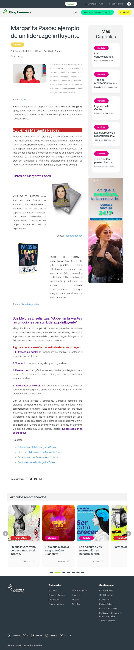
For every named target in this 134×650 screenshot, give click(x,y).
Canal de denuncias (108, 608)
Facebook (16, 636)
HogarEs (76, 595)
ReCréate (53, 590)
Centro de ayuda (116, 4)
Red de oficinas (106, 604)
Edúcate (17, 45)
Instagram (53, 636)
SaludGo (76, 604)
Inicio (76, 12)
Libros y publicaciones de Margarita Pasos (40, 452)
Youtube (38, 636)
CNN (23, 99)
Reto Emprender (79, 590)
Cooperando (54, 599)
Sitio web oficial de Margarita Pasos (37, 447)
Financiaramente (56, 604)
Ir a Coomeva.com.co (94, 4)
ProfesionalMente (57, 595)
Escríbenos (104, 599)
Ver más (27, 561)
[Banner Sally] (105, 230)
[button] (91, 230)
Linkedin (67, 636)
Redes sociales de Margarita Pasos (36, 462)
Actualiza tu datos (107, 620)
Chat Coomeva (106, 595)
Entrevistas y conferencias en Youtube (38, 457)
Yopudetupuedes (73, 235)
